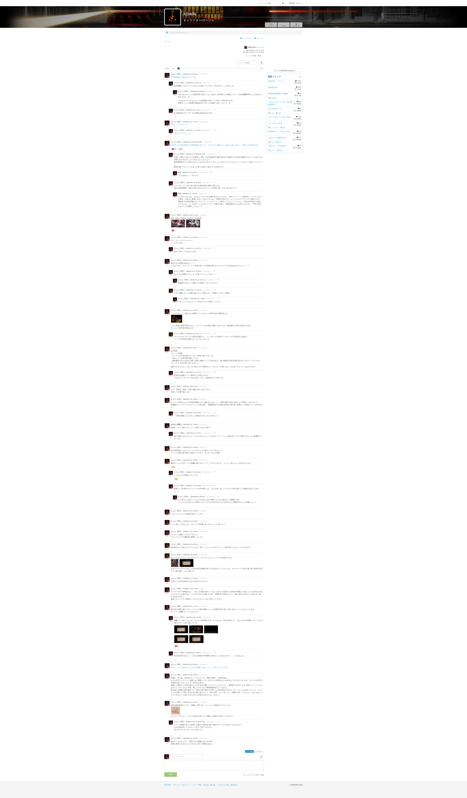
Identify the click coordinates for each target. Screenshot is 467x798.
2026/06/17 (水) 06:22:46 (193, 472)
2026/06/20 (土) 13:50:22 (190, 578)
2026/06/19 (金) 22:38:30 (190, 554)
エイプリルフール (181, 124)
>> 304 (218, 496)
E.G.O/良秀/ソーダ (275, 108)
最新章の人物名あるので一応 (185, 77)
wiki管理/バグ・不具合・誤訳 (279, 131)
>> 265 (218, 91)
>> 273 (210, 193)
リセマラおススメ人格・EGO (279, 117)
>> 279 (214, 271)
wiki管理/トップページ (276, 81)
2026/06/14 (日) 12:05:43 (190, 460)
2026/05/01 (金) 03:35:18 (190, 386)
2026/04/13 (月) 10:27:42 (197, 280)
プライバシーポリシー (181, 785)
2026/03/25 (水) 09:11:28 (193, 83)
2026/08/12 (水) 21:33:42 (193, 722)
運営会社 (234, 785)
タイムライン (258, 751)
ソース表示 (252, 55)
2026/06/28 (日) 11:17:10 (190, 606)
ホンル (272, 142)
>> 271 (218, 154)
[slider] (178, 68)
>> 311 (218, 721)
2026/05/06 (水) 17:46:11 (193, 110)
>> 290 (214, 412)
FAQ (200, 785)
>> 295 (214, 472)
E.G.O (272, 113)
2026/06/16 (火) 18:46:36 (190, 511)
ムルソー (273, 150)
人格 (279, 142)
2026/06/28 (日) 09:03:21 (197, 496)
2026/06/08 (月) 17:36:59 (190, 424)
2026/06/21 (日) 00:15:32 (190, 588)
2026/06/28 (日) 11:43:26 (193, 617)
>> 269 (214, 130)
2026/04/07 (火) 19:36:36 (189, 193)
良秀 (279, 113)
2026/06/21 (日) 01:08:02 (193, 485)
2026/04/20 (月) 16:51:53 (193, 290)
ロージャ (259, 38)
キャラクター (247, 38)
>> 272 (210, 172)
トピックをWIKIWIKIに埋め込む (284, 70)
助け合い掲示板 (209, 785)
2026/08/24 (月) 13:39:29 (190, 738)
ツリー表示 (249, 751)
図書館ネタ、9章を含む (190, 175)
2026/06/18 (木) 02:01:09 (190, 544)
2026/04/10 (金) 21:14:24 (190, 215)
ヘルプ (194, 785)
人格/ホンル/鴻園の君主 (277, 137)
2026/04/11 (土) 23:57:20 (193, 248)
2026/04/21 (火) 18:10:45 (190, 310)
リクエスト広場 (223, 785)
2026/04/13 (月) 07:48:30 (193, 271)
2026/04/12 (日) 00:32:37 (190, 260)
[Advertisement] (284, 52)
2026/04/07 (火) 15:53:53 (189, 172)
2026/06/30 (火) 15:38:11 (193, 653)
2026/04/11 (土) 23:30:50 (190, 237)
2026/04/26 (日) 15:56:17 (190, 348)
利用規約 (167, 785)
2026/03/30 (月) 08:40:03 (197, 91)
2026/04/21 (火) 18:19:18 (193, 333)
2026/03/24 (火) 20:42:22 (190, 74)
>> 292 (214, 433)
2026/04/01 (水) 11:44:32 (193, 130)
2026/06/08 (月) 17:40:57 (193, 433)
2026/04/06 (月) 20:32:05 (193, 182)
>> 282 (218, 298)
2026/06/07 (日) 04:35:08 (193, 413)
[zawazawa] (173, 3)
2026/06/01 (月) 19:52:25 (190, 399)
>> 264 (214, 82)
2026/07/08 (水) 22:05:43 (190, 664)
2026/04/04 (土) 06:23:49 (190, 142)
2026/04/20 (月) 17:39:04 (197, 298)
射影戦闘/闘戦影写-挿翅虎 (278, 93)
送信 (170, 774)
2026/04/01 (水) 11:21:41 (190, 122)
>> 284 (214, 333)
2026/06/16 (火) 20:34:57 (190, 521)
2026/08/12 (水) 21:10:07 (190, 702)
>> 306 (214, 617)
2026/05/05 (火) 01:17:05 (193, 372)
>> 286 (214, 372)
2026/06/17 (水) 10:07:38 (190, 531)
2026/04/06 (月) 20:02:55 (193, 154)
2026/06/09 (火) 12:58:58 (190, 447)
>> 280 (218, 279)
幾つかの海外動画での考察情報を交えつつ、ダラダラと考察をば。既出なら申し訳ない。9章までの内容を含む (216, 145)
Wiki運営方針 (273, 87)
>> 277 (214, 248)
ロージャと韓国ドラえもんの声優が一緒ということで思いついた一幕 (200, 667)
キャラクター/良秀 (275, 123)
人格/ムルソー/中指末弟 (277, 146)
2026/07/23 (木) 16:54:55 (190, 675)
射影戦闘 (273, 98)
